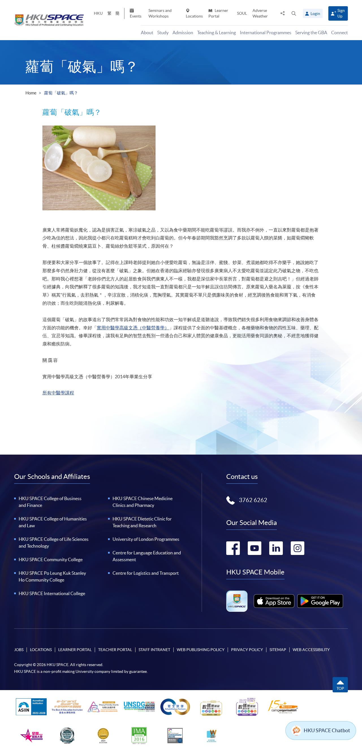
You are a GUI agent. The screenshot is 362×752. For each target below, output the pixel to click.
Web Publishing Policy (201, 649)
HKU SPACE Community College (51, 559)
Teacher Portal (115, 649)
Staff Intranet (154, 649)
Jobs (18, 649)
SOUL (242, 13)
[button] (294, 13)
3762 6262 (253, 500)
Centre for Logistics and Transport (146, 573)
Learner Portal (218, 13)
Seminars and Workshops (160, 13)
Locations (194, 16)
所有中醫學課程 (58, 392)
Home (30, 92)
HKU (98, 13)
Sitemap (278, 649)
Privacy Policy (247, 649)
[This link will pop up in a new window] (274, 601)
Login (315, 13)
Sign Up (341, 13)
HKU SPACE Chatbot (327, 730)
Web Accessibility (311, 649)
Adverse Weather (260, 13)
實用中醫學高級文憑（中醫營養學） (133, 327)
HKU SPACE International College (52, 593)
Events (135, 16)
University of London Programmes (146, 539)
